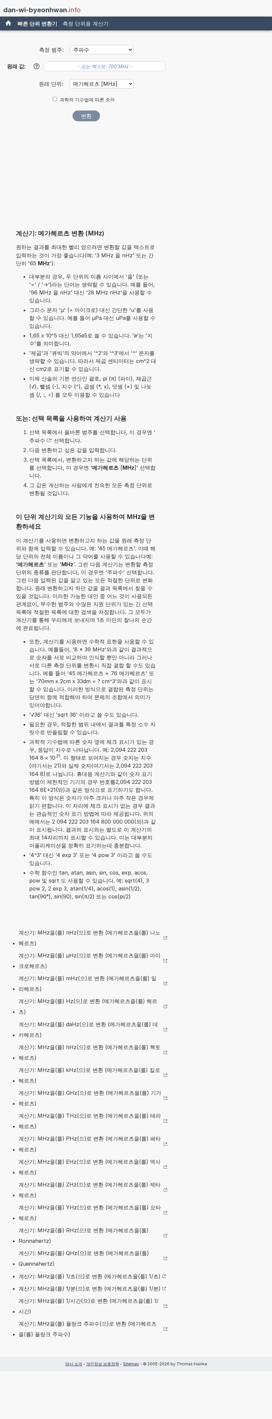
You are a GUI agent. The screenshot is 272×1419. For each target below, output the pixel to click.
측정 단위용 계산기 (85, 23)
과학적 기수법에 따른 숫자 (87, 99)
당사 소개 (73, 1363)
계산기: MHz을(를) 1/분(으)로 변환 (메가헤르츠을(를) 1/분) (90, 1288)
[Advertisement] (86, 177)
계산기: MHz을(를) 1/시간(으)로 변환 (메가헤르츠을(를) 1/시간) (89, 1306)
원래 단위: (52, 83)
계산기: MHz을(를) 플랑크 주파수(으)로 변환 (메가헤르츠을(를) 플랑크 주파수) (88, 1329)
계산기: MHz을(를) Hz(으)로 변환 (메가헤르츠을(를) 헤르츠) (88, 1006)
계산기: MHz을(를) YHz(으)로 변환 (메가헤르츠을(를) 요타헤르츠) (90, 1212)
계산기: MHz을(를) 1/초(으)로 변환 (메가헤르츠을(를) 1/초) (90, 1276)
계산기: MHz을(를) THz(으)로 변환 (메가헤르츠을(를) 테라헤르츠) (90, 1121)
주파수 (37, 440)
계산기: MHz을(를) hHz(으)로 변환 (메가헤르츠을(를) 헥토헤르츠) (90, 1052)
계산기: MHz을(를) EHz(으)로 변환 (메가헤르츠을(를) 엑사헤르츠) (90, 1167)
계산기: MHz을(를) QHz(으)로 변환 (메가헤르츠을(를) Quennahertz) (84, 1258)
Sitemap (131, 1363)
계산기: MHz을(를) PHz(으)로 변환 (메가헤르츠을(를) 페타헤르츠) (90, 1143)
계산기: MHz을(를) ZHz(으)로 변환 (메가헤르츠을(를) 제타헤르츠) (90, 1189)
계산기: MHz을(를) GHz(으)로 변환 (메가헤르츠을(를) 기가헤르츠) (90, 1098)
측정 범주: (51, 49)
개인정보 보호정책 (102, 1363)
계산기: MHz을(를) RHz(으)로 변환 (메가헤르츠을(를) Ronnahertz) (84, 1235)
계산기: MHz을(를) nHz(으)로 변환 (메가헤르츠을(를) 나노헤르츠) (90, 937)
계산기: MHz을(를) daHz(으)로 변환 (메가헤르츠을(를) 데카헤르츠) (88, 1029)
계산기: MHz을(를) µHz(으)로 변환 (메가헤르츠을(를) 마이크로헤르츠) (90, 960)
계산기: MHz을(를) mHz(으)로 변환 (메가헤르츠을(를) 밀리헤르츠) (88, 983)
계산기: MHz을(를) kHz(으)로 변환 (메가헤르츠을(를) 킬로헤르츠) (89, 1075)
